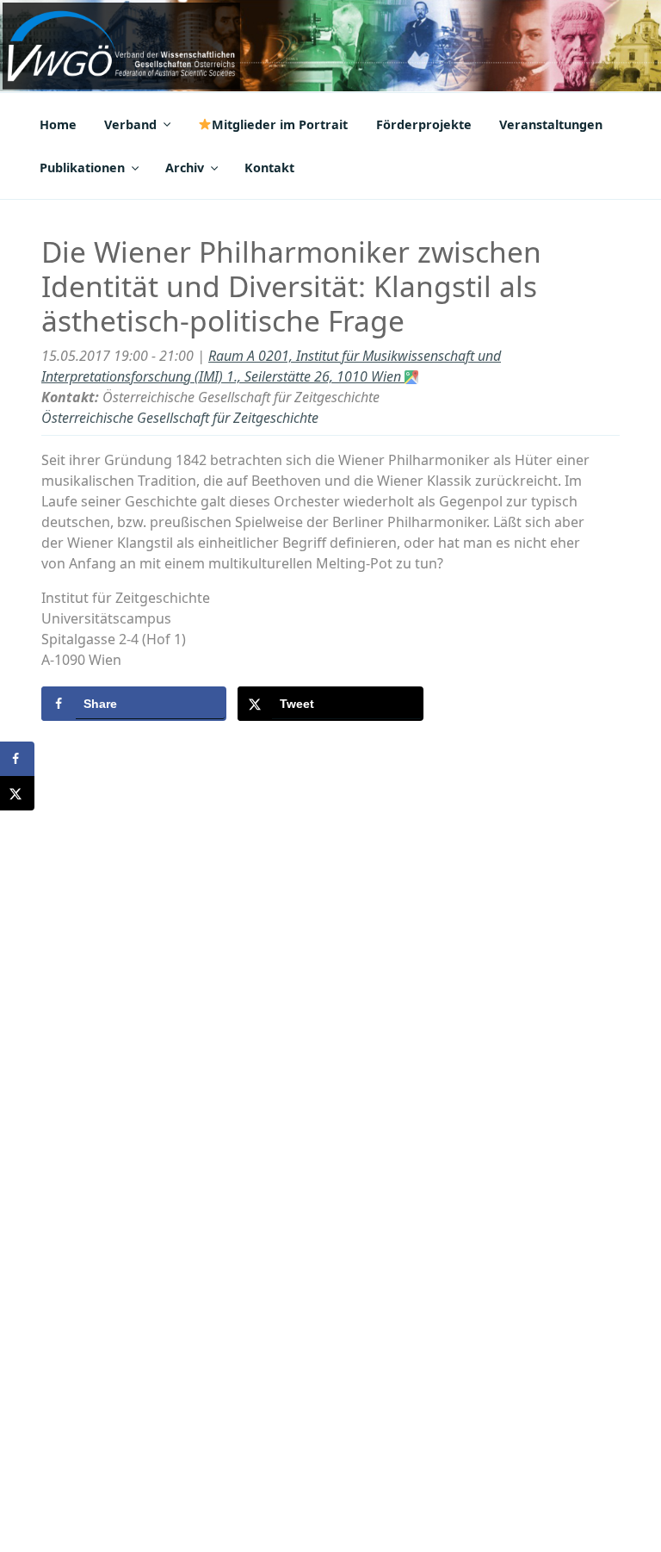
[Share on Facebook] (17, 759)
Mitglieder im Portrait (280, 124)
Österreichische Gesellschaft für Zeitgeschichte (179, 417)
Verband (130, 124)
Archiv (184, 167)
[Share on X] (17, 793)
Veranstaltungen (550, 124)
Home (58, 124)
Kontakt (269, 167)
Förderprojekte (424, 124)
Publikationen (82, 167)
